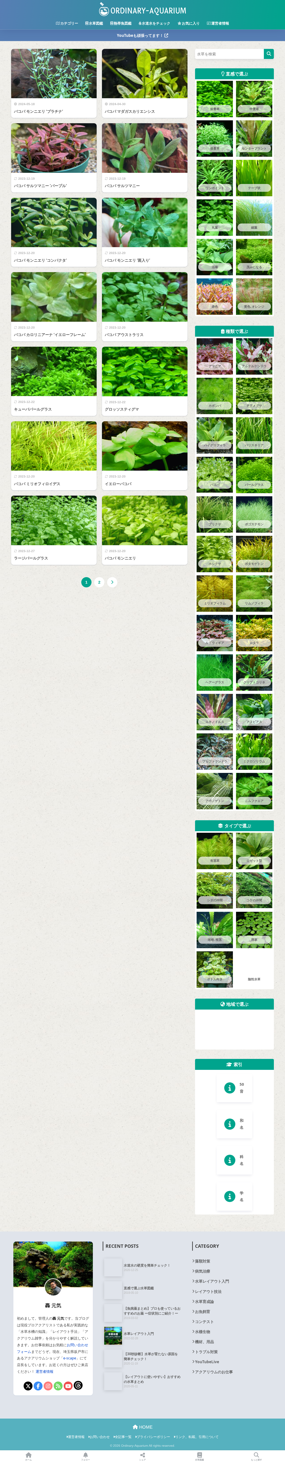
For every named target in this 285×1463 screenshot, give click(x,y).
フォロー (85, 1459)
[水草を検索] (269, 54)
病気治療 (202, 1428)
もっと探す (256, 1459)
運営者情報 (220, 23)
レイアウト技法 (208, 1448)
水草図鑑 (96, 23)
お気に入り (191, 23)
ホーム (28, 1459)
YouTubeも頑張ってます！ (140, 35)
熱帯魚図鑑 (123, 23)
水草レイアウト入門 (212, 1438)
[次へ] (112, 582)
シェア (142, 1459)
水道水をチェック (156, 23)
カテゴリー (69, 23)
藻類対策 (202, 1418)
